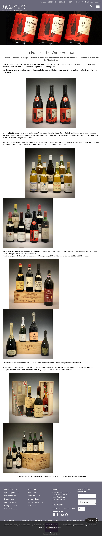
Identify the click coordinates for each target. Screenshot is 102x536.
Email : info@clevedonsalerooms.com (88, 2)
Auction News (33, 499)
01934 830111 (57, 505)
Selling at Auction (10, 505)
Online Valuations (10, 509)
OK (51, 532)
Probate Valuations (35, 502)
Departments (9, 499)
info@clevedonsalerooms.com (63, 508)
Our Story (32, 492)
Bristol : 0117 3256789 (66, 2)
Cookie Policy (39, 520)
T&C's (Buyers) (9, 520)
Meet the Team (34, 496)
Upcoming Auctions (11, 492)
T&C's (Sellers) (24, 520)
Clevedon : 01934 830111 (48, 2)
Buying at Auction (10, 502)
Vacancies (32, 505)
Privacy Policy (53, 520)
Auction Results (10, 496)
